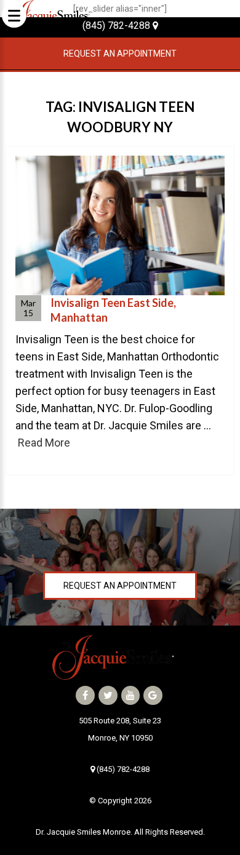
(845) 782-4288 (117, 25)
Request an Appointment (120, 53)
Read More (44, 442)
